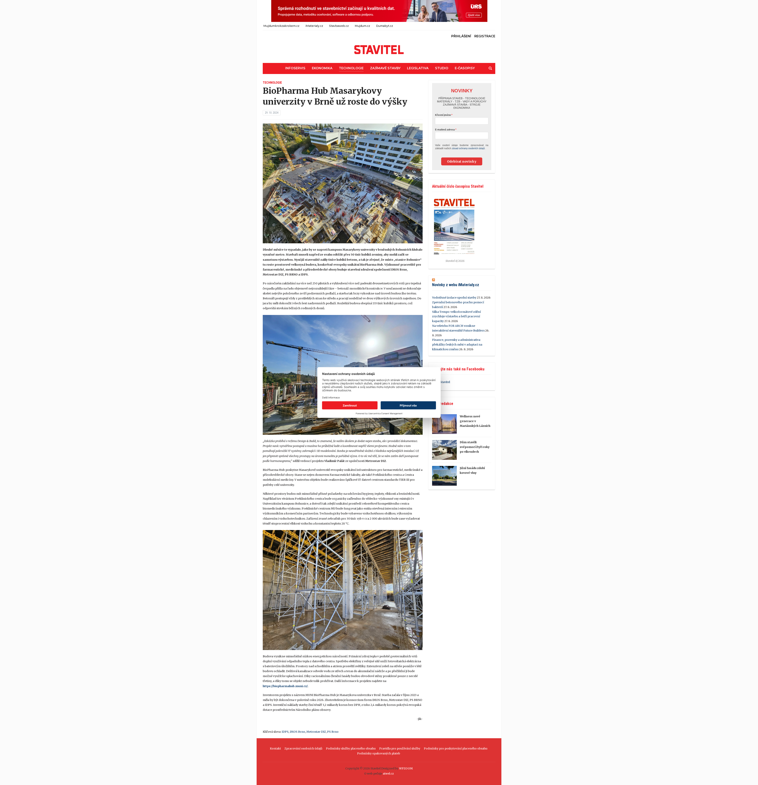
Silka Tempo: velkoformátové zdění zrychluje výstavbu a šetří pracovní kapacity (456, 316)
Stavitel (445, 382)
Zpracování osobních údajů (303, 748)
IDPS (285, 731)
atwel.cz (388, 773)
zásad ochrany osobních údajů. (468, 148)
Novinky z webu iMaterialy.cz (455, 284)
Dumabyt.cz (384, 26)
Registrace (484, 36)
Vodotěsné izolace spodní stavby (454, 297)
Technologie (351, 68)
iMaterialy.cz (314, 26)
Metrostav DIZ (316, 731)
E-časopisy (465, 68)
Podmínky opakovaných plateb (378, 753)
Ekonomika (322, 68)
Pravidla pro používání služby (399, 748)
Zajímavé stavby (385, 68)
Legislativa (418, 68)
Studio (441, 68)
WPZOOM (406, 768)
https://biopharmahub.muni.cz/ (285, 686)
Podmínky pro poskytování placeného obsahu (455, 748)
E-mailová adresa (445, 129)
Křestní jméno (443, 115)
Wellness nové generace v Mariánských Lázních (475, 421)
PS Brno (333, 731)
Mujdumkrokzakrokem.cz (281, 26)
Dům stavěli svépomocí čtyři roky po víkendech (475, 446)
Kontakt (275, 748)
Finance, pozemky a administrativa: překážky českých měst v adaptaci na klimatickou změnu (457, 344)
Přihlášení (461, 36)
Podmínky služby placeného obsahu (351, 748)
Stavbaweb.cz (339, 26)
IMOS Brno (297, 731)
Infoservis (295, 68)
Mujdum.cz (362, 26)
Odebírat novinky (461, 161)
